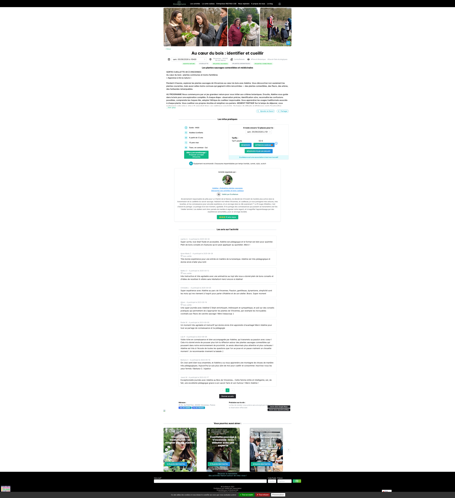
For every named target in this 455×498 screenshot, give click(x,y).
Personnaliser (278, 495)
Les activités (195, 4)
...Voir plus (171, 107)
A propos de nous (258, 4)
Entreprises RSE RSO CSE (226, 4)
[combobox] (189, 59)
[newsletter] (297, 481)
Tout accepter (247, 495)
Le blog (270, 4)
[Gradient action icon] (288, 43)
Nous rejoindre (243, 4)
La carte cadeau (208, 4)
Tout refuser (263, 495)
